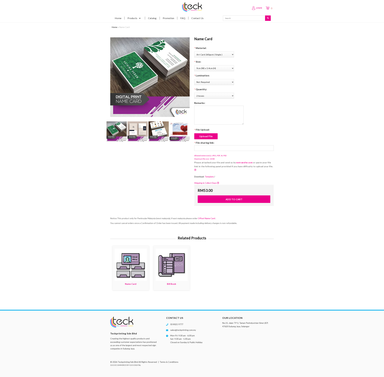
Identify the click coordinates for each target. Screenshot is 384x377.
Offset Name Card (206, 218)
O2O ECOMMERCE (118, 365)
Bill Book (171, 284)
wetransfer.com (244, 162)
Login (259, 8)
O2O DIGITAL (135, 365)
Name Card (124, 27)
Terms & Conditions (169, 362)
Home (114, 27)
